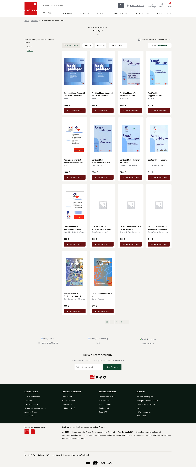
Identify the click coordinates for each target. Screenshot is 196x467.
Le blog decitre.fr (68, 408)
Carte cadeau (67, 396)
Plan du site (141, 416)
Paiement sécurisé (31, 404)
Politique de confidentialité (147, 400)
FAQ (98, 343)
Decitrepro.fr (104, 408)
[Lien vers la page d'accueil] (30, 8)
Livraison (28, 400)
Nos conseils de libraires (48, 343)
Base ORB (103, 412)
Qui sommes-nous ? (107, 396)
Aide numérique (30, 412)
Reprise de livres (68, 400)
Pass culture (67, 404)
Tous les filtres (70, 45)
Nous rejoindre (105, 404)
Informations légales (144, 396)
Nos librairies (104, 400)
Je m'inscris (112, 367)
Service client (29, 416)
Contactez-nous (148, 343)
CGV (138, 408)
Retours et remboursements (35, 408)
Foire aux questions (32, 396)
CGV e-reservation (143, 412)
